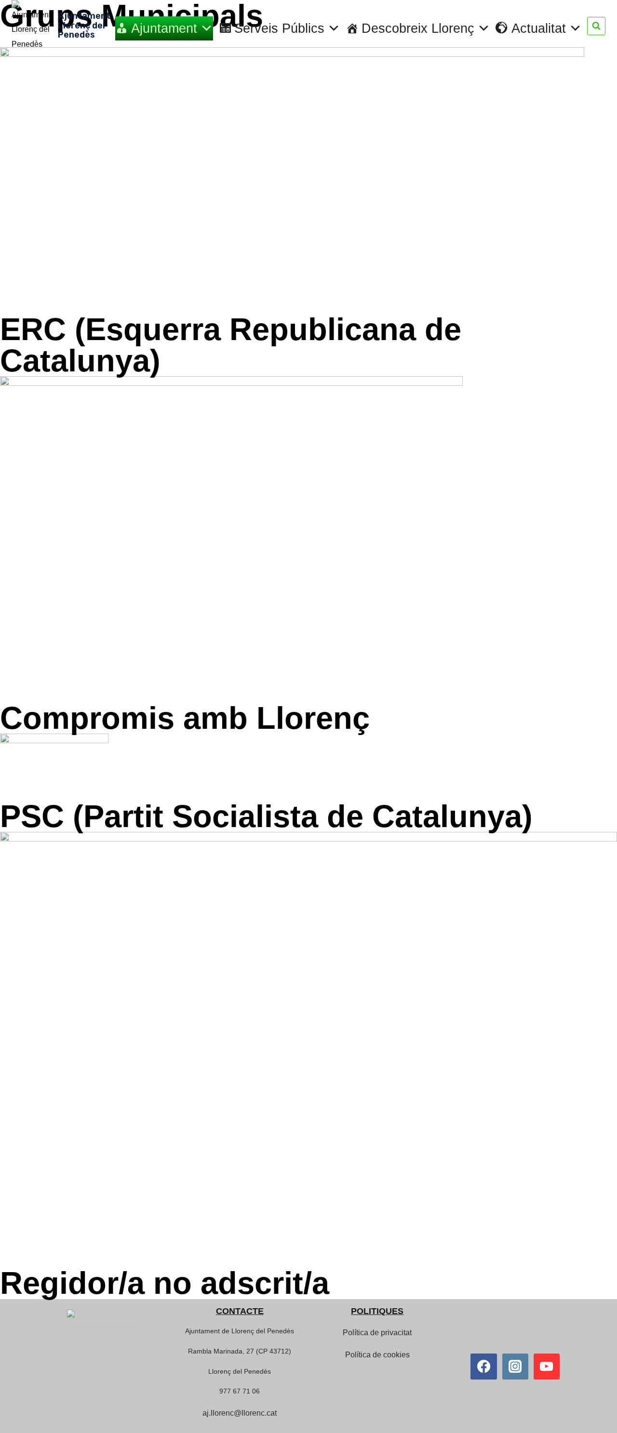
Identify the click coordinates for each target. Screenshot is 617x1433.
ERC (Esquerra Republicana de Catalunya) (230, 345)
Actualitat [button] (538, 28)
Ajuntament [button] (164, 28)
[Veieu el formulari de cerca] (596, 26)
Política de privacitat (377, 1332)
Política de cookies (377, 1355)
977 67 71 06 (239, 1391)
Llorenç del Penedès (239, 1371)
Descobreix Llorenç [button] (418, 28)
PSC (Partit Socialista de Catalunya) (266, 816)
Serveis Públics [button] (279, 28)
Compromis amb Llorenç (185, 718)
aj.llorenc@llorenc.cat (239, 1413)
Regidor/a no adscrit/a (164, 1283)
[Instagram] (515, 1367)
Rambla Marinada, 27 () (239, 1351)
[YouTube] (547, 1367)
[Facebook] (483, 1367)
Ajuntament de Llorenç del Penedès (239, 1331)
